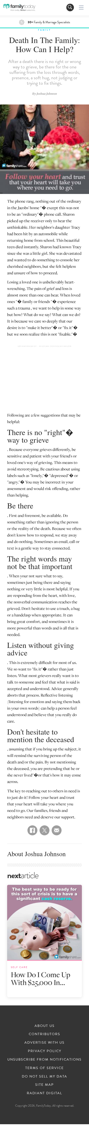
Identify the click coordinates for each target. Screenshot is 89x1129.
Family (44, 29)
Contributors (44, 1034)
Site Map (44, 1084)
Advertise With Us (44, 1042)
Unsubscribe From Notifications (44, 1059)
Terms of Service (44, 1068)
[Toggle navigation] (70, 7)
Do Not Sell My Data (44, 1076)
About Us (45, 1025)
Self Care (19, 967)
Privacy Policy (44, 1051)
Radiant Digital (44, 1093)
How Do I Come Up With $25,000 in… (40, 978)
